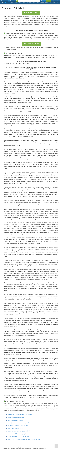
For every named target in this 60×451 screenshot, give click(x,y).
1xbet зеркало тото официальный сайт (19, 431)
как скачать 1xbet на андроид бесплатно (19, 434)
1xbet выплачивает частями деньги (18, 436)
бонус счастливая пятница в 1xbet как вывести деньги (24, 439)
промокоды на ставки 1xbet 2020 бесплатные (21, 414)
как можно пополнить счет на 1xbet (18, 425)
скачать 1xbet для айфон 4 (16, 420)
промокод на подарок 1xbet (16, 417)
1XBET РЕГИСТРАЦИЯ (31, 44)
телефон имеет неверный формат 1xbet (19, 423)
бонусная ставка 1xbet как (15, 428)
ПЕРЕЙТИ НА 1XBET (31, 13)
